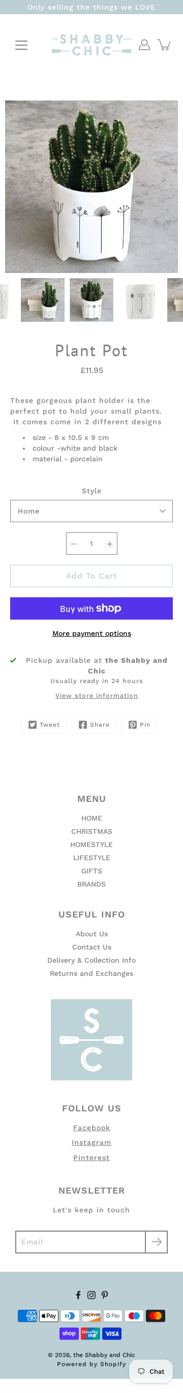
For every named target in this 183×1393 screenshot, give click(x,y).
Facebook (91, 1128)
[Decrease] (73, 543)
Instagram (91, 1142)
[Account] (144, 45)
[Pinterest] (105, 1295)
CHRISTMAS (91, 831)
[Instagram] (91, 1295)
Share (100, 724)
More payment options (91, 633)
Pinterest (91, 1157)
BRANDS (91, 884)
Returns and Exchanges (91, 973)
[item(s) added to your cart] (165, 45)
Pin (145, 724)
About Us (92, 934)
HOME (91, 818)
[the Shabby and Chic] (91, 44)
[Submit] (156, 1242)
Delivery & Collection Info (91, 960)
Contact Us (91, 947)
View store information (96, 695)
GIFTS (91, 871)
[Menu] (21, 45)
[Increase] (109, 543)
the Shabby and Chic (104, 1354)
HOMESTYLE (91, 844)
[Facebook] (78, 1295)
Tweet (50, 724)
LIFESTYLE (91, 858)
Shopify (113, 1364)
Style (92, 491)
